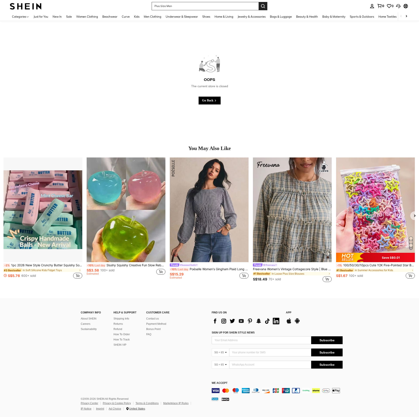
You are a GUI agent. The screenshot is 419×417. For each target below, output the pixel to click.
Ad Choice (115, 408)
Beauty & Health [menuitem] (307, 16)
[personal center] (372, 6)
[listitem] (42, 220)
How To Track (121, 339)
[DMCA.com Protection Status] (225, 399)
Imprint (100, 408)
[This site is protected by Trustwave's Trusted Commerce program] (215, 399)
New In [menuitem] (57, 16)
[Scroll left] (401, 16)
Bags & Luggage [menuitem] (281, 16)
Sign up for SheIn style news (233, 332)
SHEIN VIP (119, 344)
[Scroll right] (406, 16)
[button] (398, 6)
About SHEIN (88, 318)
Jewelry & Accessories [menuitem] (252, 16)
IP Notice (86, 408)
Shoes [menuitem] (206, 16)
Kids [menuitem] (136, 16)
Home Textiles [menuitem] (387, 16)
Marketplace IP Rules (176, 403)
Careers (85, 323)
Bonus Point (153, 329)
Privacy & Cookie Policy (117, 403)
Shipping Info (121, 318)
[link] (380, 6)
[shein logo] (25, 6)
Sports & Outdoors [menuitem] (362, 16)
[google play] (297, 323)
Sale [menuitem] (69, 16)
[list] (247, 321)
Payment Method (156, 323)
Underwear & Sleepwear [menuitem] (182, 16)
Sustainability (89, 329)
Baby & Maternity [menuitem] (333, 16)
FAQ (148, 334)
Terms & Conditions (147, 403)
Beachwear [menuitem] (109, 16)
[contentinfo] (277, 390)
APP (288, 312)
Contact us (152, 318)
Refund (117, 329)
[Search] (263, 6)
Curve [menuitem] (126, 16)
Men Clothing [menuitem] (152, 16)
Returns (118, 323)
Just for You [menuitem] (41, 16)
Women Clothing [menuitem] (87, 16)
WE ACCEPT (219, 383)
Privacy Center (89, 403)
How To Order (121, 334)
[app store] (289, 323)
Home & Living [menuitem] (224, 16)
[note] (375, 257)
